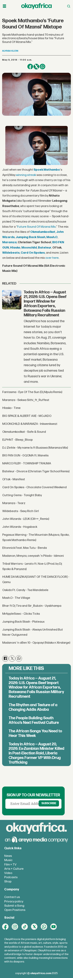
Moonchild (29, 247)
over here (52, 258)
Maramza (9, 242)
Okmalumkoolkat (42, 232)
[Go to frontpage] (36, 6)
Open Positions (14, 910)
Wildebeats (11, 253)
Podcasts (11, 877)
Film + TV (10, 864)
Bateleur (44, 247)
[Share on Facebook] (30, 66)
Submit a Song (14, 906)
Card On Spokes (33, 253)
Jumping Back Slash (30, 237)
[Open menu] (4, 6)
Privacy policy (13, 901)
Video (8, 873)
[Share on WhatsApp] (42, 66)
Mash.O (52, 237)
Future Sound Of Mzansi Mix (36, 227)
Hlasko (15, 247)
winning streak (26, 175)
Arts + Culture (14, 869)
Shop (8, 881)
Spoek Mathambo (46, 170)
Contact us (12, 897)
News (8, 856)
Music (8, 860)
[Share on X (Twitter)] (36, 66)
